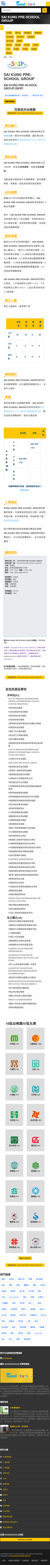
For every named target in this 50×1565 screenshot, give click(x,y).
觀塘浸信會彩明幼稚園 (18, 816)
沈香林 (11, 1279)
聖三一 (31, 1303)
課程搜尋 (6, 1484)
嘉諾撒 (32, 1309)
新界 (13, 1327)
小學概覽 (6, 1462)
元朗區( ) (14, 1069)
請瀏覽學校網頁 (11, 520)
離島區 (9, 53)
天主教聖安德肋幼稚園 (18, 832)
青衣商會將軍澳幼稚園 (18, 804)
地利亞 (41, 1309)
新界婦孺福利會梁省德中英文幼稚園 (24, 796)
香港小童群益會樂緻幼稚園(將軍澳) (23, 875)
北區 (8, 49)
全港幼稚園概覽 (23, 666)
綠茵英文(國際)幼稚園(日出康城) (22, 977)
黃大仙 (43, 1315)
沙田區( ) (14, 1120)
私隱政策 (26, 1560)
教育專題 (6, 1506)
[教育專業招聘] (6, 1358)
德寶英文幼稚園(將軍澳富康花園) (23, 925)
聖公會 (22, 1291)
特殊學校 (6, 1473)
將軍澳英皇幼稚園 (16, 727)
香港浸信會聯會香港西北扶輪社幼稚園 (25, 723)
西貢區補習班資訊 (25, 669)
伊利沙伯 (23, 1315)
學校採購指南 (7, 1527)
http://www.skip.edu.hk (19, 572)
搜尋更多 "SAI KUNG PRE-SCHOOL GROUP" (26, 113)
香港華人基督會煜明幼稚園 (20, 770)
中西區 (9, 33)
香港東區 (27, 33)
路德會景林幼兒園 (16, 878)
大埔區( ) (14, 1094)
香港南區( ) (35, 1222)
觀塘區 (19, 41)
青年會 (22, 1303)
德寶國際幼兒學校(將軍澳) (20, 940)
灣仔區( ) (35, 1145)
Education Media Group (20, 1556)
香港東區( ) (14, 1247)
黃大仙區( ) (35, 1247)
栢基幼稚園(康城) (16, 1007)
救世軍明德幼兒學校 (17, 836)
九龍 (28, 1321)
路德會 (11, 1321)
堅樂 (28, 1333)
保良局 (42, 1285)
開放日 (23, 1309)
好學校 (40, 1297)
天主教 (4, 1315)
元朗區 (35, 45)
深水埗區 (20, 37)
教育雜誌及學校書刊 (10, 1522)
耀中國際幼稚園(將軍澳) (19, 905)
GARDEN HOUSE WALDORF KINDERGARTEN (20, 949)
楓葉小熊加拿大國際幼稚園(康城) (23, 1003)
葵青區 (9, 45)
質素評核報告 (10, 101)
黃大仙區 (10, 41)
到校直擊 (23, 1327)
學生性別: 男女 (37, 95)
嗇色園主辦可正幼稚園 (18, 782)
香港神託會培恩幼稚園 (18, 766)
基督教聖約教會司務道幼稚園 (21, 851)
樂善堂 (4, 1333)
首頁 (4, 1560)
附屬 (32, 1297)
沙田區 (25, 49)
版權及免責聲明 (14, 1560)
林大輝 (31, 1291)
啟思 (3, 1285)
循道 (39, 1303)
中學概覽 (6, 1468)
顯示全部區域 (26, 1258)
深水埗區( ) (14, 1145)
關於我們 (35, 1560)
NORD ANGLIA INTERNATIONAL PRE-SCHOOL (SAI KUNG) (24, 899)
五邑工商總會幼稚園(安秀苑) (21, 912)
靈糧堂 (26, 1285)
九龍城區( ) (36, 1044)
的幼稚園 (25, 110)
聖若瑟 (13, 1315)
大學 (4, 1478)
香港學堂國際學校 (16, 808)
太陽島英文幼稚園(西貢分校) (21, 778)
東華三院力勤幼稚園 (17, 731)
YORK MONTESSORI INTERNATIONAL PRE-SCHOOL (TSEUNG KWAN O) (25, 982)
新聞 (18, 1339)
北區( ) (35, 1069)
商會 (36, 1321)
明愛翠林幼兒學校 (16, 882)
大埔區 (16, 49)
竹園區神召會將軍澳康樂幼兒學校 (23, 886)
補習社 (5, 1489)
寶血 (25, 1297)
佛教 (10, 1285)
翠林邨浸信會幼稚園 (17, 715)
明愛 (18, 1285)
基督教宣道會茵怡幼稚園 (19, 774)
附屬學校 (33, 1315)
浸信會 (4, 1291)
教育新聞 (27, 1339)
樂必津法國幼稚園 (16, 992)
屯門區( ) (35, 1094)
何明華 (20, 1333)
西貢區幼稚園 (35, 666)
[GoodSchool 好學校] (25, 5)
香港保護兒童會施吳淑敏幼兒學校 (23, 871)
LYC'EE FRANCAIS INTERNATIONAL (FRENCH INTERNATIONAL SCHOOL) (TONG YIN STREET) (23, 752)
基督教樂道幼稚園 (16, 824)
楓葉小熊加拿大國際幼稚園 (20, 995)
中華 (3, 1297)
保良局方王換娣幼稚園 (18, 735)
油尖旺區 (10, 37)
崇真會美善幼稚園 (16, 719)
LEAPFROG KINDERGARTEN (21, 859)
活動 (4, 1500)
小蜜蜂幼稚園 (14, 933)
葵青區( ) (35, 1171)
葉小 (10, 1339)
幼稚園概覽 (7, 1457)
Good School (14, 1297)
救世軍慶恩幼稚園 (16, 739)
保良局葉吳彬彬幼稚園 (18, 712)
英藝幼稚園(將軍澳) (17, 894)
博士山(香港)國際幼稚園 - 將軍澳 (22, 964)
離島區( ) (14, 1222)
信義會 (4, 1309)
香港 (3, 1321)
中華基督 (14, 1309)
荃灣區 (17, 45)
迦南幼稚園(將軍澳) (17, 909)
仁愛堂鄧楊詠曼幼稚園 (18, 812)
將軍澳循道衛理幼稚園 (18, 792)
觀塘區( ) (35, 1196)
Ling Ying (38, 1333)
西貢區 (34, 49)
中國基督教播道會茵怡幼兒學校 (22, 843)
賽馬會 (32, 1327)
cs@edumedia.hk (10, 656)
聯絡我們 (44, 1560)
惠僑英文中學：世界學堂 (19, 1426)
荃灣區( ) (14, 1171)
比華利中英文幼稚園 (17, 759)
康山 (3, 1339)
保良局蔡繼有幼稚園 (17, 855)
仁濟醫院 (5, 1303)
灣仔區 (17, 33)
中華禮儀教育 (15, 1408)
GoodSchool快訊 (26, 1539)
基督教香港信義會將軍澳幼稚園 (22, 800)
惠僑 (3, 1279)
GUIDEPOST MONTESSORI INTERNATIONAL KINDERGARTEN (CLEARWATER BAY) (22, 971)
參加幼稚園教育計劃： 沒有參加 (16, 95)
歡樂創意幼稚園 (15, 890)
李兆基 (20, 1321)
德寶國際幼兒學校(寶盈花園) (21, 944)
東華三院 (21, 1279)
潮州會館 (39, 1279)
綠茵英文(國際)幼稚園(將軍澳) (21, 921)
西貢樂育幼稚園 (15, 708)
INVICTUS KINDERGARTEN (20, 999)
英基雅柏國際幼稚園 (17, 820)
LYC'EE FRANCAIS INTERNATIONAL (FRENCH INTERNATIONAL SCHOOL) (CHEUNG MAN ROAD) (23, 701)
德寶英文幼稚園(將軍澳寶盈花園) (23, 929)
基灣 (30, 1279)
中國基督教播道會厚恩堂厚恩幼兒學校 (25, 847)
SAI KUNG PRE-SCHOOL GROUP (29, 561)
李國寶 (41, 1327)
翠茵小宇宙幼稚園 (16, 937)
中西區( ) (14, 1044)
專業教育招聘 (7, 1516)
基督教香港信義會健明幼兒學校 (22, 863)
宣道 (13, 1303)
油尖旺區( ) (35, 1120)
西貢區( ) (14, 1196)
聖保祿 (13, 1291)
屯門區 (26, 45)
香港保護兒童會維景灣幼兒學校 (22, 867)
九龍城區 (31, 37)
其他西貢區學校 (16, 689)
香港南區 (38, 33)
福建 (34, 1285)
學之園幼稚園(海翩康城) (19, 988)
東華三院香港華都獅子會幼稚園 (22, 828)
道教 (39, 1291)
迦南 (12, 1333)
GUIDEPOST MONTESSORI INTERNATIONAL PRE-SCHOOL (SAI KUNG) (23, 958)
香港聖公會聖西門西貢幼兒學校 (22, 839)
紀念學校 (5, 1327)
